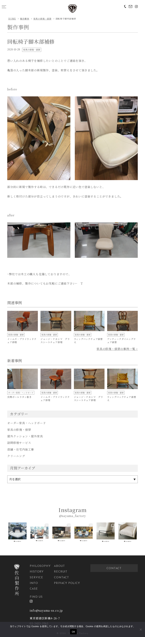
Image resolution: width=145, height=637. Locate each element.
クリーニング (16, 456)
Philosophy (40, 566)
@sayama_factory (72, 516)
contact (113, 568)
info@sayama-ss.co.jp (46, 610)
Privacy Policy (67, 583)
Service (36, 577)
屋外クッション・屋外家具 (25, 436)
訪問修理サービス (19, 443)
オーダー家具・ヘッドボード (26, 423)
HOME (12, 18)
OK (73, 631)
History (37, 571)
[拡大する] (66, 101)
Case (34, 588)
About (59, 566)
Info (34, 583)
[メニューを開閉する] (4, 7)
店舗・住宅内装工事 (20, 449)
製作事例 (24, 18)
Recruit (60, 571)
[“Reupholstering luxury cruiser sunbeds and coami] (17, 532)
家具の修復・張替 (42, 18)
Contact (61, 577)
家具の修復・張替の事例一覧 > (117, 349)
